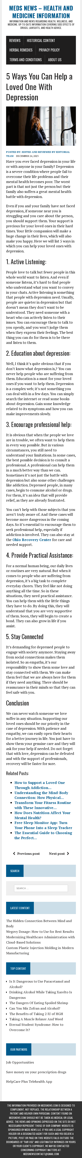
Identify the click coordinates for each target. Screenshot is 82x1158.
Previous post (28, 853)
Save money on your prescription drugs (36, 1072)
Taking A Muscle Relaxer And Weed (36, 1019)
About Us (54, 59)
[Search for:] (41, 888)
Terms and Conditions (25, 59)
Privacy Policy (49, 50)
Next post (57, 853)
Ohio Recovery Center (32, 539)
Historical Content (41, 40)
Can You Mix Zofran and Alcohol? (34, 1008)
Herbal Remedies (20, 50)
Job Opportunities (20, 1062)
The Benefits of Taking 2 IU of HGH (36, 1013)
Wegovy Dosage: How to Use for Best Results (40, 931)
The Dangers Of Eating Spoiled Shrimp (38, 1002)
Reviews (14, 40)
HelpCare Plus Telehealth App (29, 1081)
